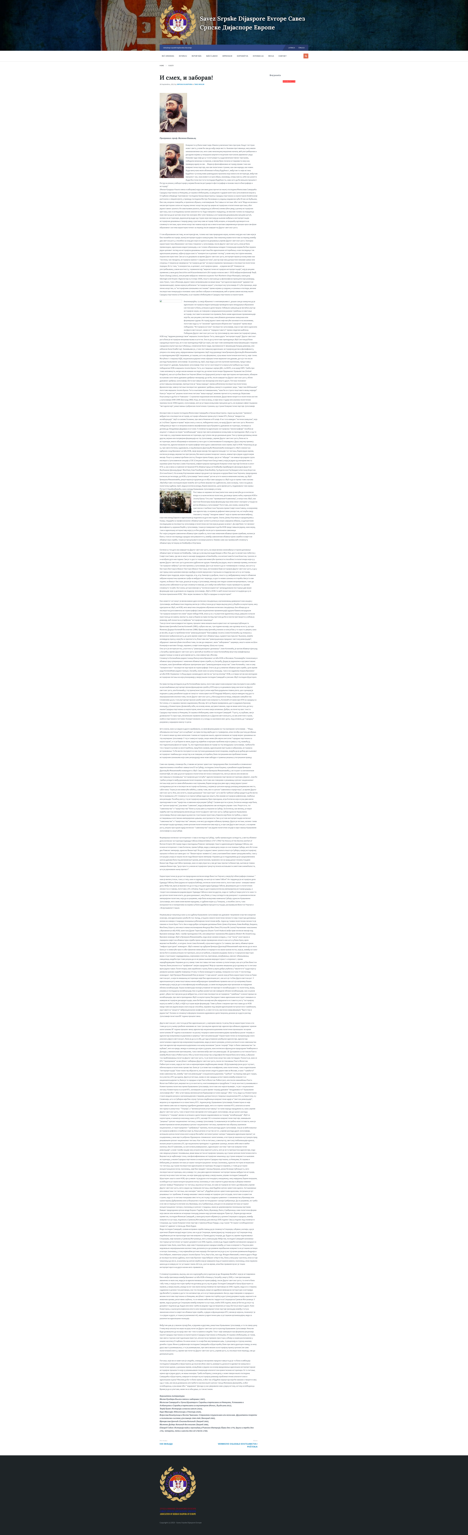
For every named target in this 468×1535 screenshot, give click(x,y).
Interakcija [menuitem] (258, 56)
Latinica (291, 48)
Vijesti (171, 66)
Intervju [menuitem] (183, 56)
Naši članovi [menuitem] (212, 56)
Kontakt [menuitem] (283, 56)
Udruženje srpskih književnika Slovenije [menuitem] (177, 48)
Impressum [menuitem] (227, 56)
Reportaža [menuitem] (196, 56)
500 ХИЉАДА (166, 1443)
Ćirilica (301, 48)
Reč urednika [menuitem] (168, 56)
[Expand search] (305, 56)
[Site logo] (178, 40)
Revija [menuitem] (271, 56)
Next (255, 1441)
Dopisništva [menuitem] (242, 56)
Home (162, 66)
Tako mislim (199, 84)
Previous (163, 1441)
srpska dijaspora (184, 84)
